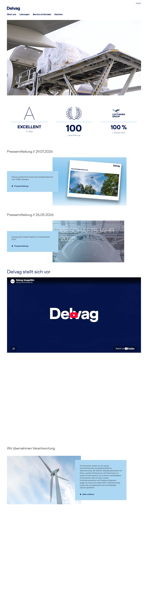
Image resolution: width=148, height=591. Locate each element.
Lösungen (24, 14)
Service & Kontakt (42, 14)
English (138, 3)
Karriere (58, 14)
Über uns (11, 14)
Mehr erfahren (88, 494)
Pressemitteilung (21, 186)
